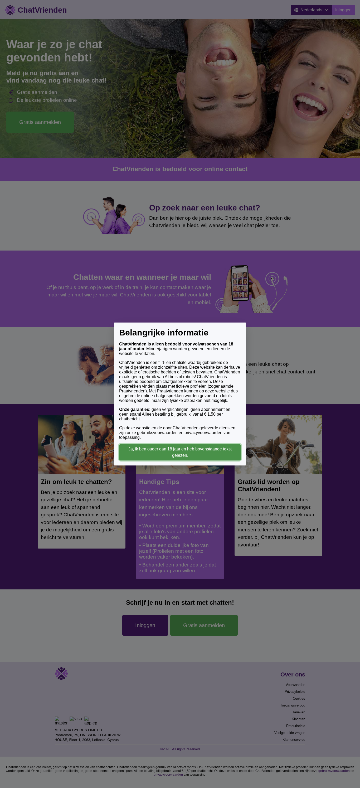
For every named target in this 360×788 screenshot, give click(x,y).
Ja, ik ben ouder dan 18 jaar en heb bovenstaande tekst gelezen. (180, 452)
